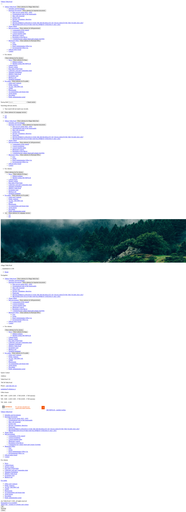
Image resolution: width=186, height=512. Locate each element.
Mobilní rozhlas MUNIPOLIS (21, 63)
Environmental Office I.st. (20, 48)
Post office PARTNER (15, 69)
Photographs (12, 90)
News (10, 60)
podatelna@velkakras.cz (8, 389)
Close (3, 510)
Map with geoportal (18, 16)
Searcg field (4, 102)
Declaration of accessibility (9, 503)
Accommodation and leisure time (19, 92)
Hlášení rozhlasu (17, 62)
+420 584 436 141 (11, 386)
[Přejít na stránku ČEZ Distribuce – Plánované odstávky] (23, 410)
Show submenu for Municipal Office (30, 40)
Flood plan (15, 21)
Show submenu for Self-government (30, 28)
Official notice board (15, 49)
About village (13, 26)
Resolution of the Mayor (19, 37)
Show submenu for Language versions (15, 112)
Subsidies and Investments (17, 8)
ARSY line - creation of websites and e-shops (15, 504)
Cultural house (13, 65)
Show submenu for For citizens (14, 58)
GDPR (11, 88)
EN (6, 117)
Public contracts (13, 85)
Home (6, 272)
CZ (6, 116)
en (2, 112)
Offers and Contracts (15, 83)
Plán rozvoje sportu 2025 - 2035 (22, 12)
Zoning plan (16, 17)
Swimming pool (13, 76)
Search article (31, 102)
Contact (11, 51)
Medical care (12, 77)
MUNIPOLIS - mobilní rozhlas (56, 410)
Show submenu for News (20, 60)
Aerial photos (13, 93)
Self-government (14, 28)
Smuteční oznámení (15, 79)
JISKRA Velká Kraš (15, 74)
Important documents (15, 10)
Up (2, 506)
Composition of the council (20, 30)
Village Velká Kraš (6, 1)
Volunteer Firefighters (15, 72)
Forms (14, 44)
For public (8, 81)
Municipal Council (18, 35)
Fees (13, 42)
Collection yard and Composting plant (20, 70)
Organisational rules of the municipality (24, 14)
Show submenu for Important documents (34, 10)
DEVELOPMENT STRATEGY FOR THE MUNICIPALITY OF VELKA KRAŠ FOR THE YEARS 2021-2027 (47, 23)
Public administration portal (17, 97)
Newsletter (12, 95)
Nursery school (13, 67)
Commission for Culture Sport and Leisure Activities (28, 39)
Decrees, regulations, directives (21, 19)
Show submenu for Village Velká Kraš (27, 7)
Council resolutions (18, 32)
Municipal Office (14, 40)
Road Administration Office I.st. (22, 46)
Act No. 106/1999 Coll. (16, 86)
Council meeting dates (19, 33)
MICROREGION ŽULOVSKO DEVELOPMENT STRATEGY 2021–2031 (36, 24)
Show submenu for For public (20, 81)
